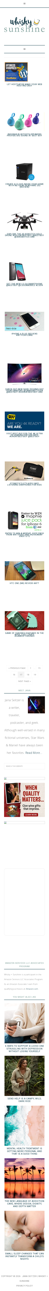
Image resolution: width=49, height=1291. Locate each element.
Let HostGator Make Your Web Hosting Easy (24, 85)
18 (28, 674)
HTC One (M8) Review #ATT (24, 583)
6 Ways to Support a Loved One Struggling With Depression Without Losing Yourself (24, 1048)
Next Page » (24, 681)
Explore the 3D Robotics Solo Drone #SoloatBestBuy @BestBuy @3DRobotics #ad (24, 235)
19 (35, 674)
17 (21, 674)
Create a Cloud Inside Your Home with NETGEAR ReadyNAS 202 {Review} (24, 185)
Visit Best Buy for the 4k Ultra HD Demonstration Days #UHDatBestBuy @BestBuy (24, 435)
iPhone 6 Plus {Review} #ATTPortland (24, 335)
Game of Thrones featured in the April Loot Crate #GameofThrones (24, 634)
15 (39, 668)
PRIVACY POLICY (24, 1286)
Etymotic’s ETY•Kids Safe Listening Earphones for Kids (24, 484)
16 (14, 674)
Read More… (33, 753)
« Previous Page (17, 668)
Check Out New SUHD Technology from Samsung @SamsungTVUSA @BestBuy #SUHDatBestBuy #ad (24, 390)
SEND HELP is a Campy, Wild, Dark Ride (25, 1100)
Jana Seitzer (29, 1276)
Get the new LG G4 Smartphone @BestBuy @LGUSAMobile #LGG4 (24, 285)
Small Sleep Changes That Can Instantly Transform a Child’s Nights (24, 1256)
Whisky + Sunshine (24, 24)
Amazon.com (32, 989)
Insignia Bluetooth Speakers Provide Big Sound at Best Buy (24, 135)
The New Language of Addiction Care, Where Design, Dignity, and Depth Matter (24, 1204)
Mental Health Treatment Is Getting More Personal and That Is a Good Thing (24, 1151)
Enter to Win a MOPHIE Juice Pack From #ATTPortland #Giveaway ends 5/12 (24, 534)
